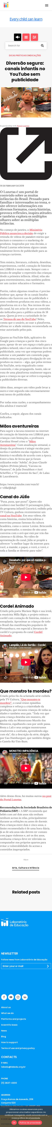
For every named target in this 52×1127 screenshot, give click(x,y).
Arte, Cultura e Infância (25, 867)
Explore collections (26, 37)
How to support (9, 1042)
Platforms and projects (13, 1019)
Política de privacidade (30, 1122)
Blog (3, 1036)
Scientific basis (9, 1024)
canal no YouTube (11, 515)
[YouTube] (11, 997)
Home (17, 37)
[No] (48, 1116)
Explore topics (34, 37)
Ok (14, 1122)
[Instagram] (18, 997)
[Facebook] (4, 997)
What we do (7, 1013)
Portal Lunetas (23, 126)
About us (6, 1007)
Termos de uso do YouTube (19, 319)
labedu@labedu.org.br (13, 1066)
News (4, 1030)
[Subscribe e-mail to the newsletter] (48, 966)
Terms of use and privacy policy (18, 1048)
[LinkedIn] (25, 997)
